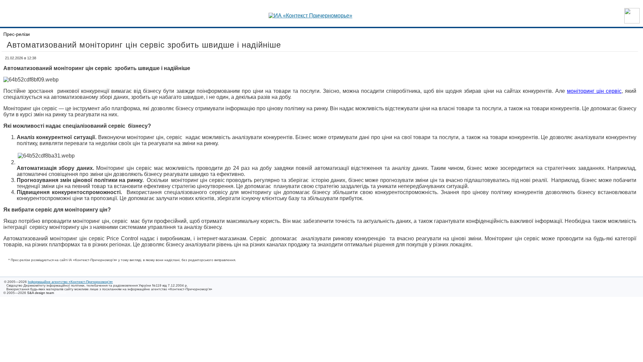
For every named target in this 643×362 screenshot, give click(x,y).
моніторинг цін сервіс (594, 91)
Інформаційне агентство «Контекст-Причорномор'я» (70, 282)
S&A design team (40, 293)
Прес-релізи (16, 34)
